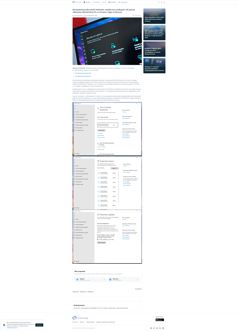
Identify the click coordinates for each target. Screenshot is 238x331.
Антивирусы (90, 291)
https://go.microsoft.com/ (84, 73)
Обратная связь (90, 322)
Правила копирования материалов (105, 322)
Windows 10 (83, 291)
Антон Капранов (78, 15)
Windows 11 (76, 291)
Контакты (75, 322)
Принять (39, 325)
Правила (82, 322)
